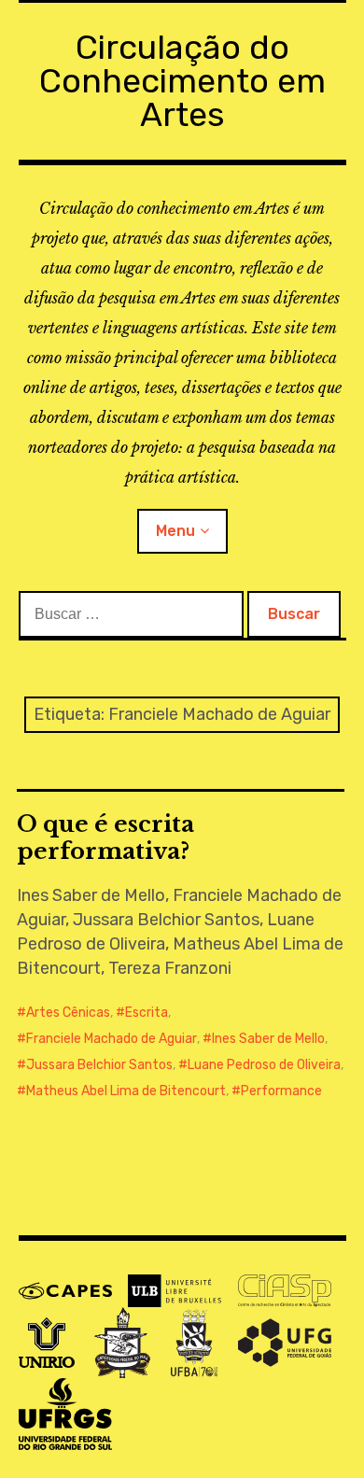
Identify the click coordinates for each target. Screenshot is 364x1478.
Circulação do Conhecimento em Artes (182, 80)
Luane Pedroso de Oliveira (264, 1065)
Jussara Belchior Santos (99, 1065)
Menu (175, 531)
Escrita (146, 1013)
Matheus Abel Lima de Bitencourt (126, 1091)
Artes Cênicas (68, 1013)
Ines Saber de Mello (268, 1039)
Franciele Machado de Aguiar (111, 1039)
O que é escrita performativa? (105, 837)
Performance (281, 1091)
